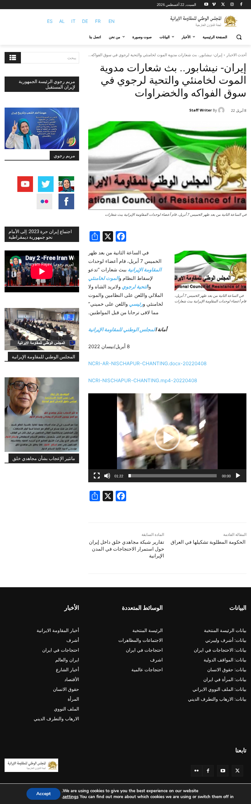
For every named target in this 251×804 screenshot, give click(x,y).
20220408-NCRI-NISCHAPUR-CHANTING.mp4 (143, 380)
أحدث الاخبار (236, 55)
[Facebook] (241, 5)
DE (85, 21)
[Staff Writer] (222, 110)
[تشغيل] (238, 475)
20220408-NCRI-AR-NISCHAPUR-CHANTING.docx (148, 363)
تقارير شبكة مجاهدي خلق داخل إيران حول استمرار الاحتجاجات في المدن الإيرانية (126, 549)
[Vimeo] (214, 5)
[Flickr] (196, 771)
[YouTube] (222, 771)
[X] (223, 5)
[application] (167, 437)
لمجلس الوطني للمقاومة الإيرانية (121, 329)
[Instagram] (232, 5)
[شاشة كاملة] (96, 475)
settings (70, 797)
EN (112, 21)
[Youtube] (206, 5)
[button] (238, 37)
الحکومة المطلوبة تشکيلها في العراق (208, 542)
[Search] (13, 57)
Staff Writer (200, 110)
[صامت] (107, 475)
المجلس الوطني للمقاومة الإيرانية (43, 356)
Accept (43, 794)
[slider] (172, 475)
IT (73, 21)
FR (98, 21)
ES (50, 21)
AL (62, 21)
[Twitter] (237, 771)
